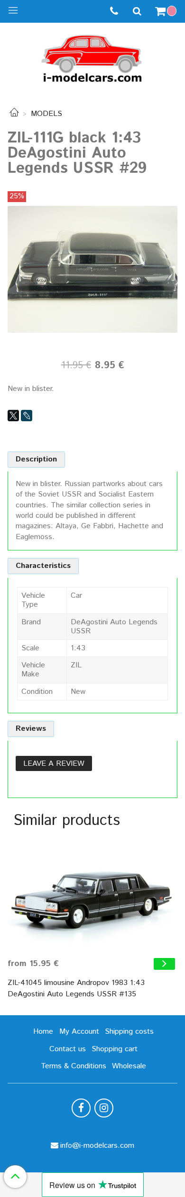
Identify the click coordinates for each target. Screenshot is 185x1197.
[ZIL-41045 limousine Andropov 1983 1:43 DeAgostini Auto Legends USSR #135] (92, 893)
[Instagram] (103, 1108)
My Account (79, 1031)
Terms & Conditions (73, 1066)
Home (43, 1031)
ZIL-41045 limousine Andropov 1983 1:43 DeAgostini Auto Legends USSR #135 (76, 988)
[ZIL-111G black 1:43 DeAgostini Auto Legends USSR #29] (92, 269)
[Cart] (167, 11)
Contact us (67, 1049)
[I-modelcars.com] (92, 56)
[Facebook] (81, 1108)
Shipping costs (129, 1031)
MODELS (46, 113)
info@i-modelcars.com (97, 1145)
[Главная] (14, 113)
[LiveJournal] (26, 415)
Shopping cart (115, 1049)
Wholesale (129, 1066)
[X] (13, 415)
